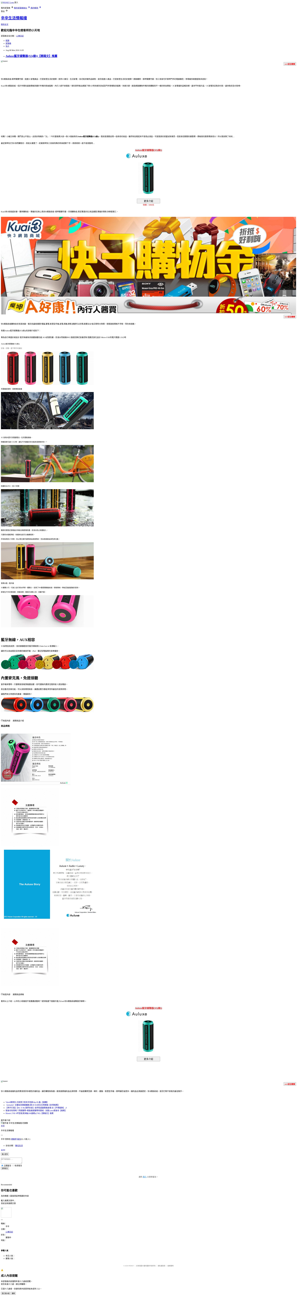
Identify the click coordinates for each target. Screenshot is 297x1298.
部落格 (8, 43)
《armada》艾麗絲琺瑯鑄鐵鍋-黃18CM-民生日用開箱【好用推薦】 (33, 1105)
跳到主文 (4, 24)
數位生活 (19, 1146)
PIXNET (131, 1266)
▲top (3, 1150)
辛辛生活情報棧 (14, 18)
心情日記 (20, 36)
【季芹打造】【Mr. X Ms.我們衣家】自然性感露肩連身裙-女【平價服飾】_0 (36, 1108)
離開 (13, 1293)
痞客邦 (14, 1139)
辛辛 (3, 1126)
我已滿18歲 (6, 1293)
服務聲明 (171, 1266)
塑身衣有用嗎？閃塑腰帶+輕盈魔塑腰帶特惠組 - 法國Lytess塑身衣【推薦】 (36, 1111)
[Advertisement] (128, 107)
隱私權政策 (161, 1266)
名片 (7, 46)
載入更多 (5, 1154)
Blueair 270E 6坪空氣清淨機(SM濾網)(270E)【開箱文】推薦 (29, 1113)
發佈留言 (5, 1168)
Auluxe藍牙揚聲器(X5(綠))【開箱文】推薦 (31, 56)
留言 (19, 1139)
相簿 (7, 41)
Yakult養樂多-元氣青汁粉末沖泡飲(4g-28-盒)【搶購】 (27, 1102)
